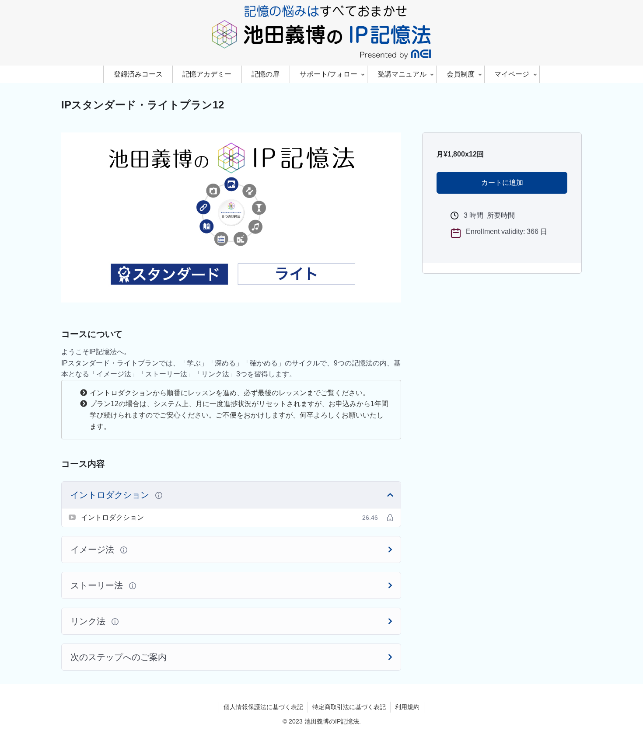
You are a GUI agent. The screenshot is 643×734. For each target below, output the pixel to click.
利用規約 (407, 706)
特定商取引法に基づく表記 (349, 706)
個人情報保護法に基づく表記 (263, 706)
